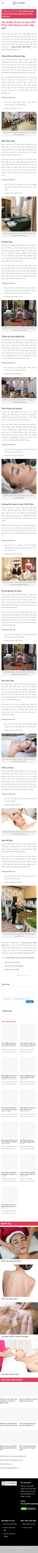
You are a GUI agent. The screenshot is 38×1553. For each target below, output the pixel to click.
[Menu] (3, 3)
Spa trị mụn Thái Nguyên (14, 966)
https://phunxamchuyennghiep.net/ (13, 1456)
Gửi (30, 1002)
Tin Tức (15, 11)
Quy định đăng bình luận (21, 999)
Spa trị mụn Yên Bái (12, 962)
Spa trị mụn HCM (10, 1524)
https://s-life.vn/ (6, 1464)
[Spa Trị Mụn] (19, 3)
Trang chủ (7, 11)
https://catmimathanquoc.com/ (11, 1460)
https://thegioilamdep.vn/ (9, 1468)
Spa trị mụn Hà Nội (12, 969)
